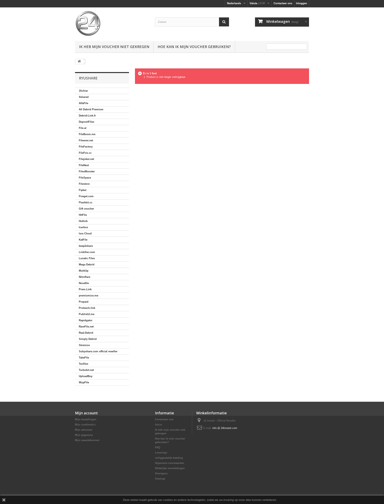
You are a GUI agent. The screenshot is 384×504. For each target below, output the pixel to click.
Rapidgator (85, 320)
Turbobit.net (86, 369)
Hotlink (83, 221)
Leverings (161, 452)
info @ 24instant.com (224, 428)
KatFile (83, 239)
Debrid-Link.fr (87, 115)
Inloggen (301, 3)
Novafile (84, 283)
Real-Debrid (86, 332)
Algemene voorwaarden (169, 463)
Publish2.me (86, 314)
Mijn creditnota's (85, 424)
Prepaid (83, 301)
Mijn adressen (83, 429)
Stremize (84, 345)
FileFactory (86, 146)
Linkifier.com (87, 252)
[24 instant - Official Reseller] (112, 23)
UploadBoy (85, 376)
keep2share (86, 245)
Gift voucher (86, 208)
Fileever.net (86, 140)
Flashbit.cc (85, 202)
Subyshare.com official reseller (98, 351)
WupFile (84, 382)
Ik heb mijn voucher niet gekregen (114, 46)
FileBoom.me (87, 134)
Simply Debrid (88, 338)
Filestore (84, 183)
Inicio (158, 424)
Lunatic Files (87, 258)
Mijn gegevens (84, 435)
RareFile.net (86, 326)
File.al (82, 128)
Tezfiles (83, 363)
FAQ (157, 447)
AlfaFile (83, 103)
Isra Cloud (85, 233)
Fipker (83, 190)
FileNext (84, 165)
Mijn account (86, 413)
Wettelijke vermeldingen (170, 468)
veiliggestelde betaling (169, 457)
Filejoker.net (86, 159)
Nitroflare (84, 276)
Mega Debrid (86, 264)
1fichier (83, 90)
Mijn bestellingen (85, 419)
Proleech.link (87, 307)
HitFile (83, 214)
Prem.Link (85, 289)
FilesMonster (87, 171)
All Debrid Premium (91, 109)
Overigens (161, 473)
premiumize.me (88, 295)
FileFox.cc (85, 152)
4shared (84, 96)
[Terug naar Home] (79, 61)
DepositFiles (86, 121)
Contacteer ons (283, 3)
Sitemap (160, 478)
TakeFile (84, 357)
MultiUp (83, 270)
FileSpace (85, 177)
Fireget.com (86, 196)
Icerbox (83, 227)
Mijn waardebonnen (87, 440)
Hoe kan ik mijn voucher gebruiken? (194, 46)
